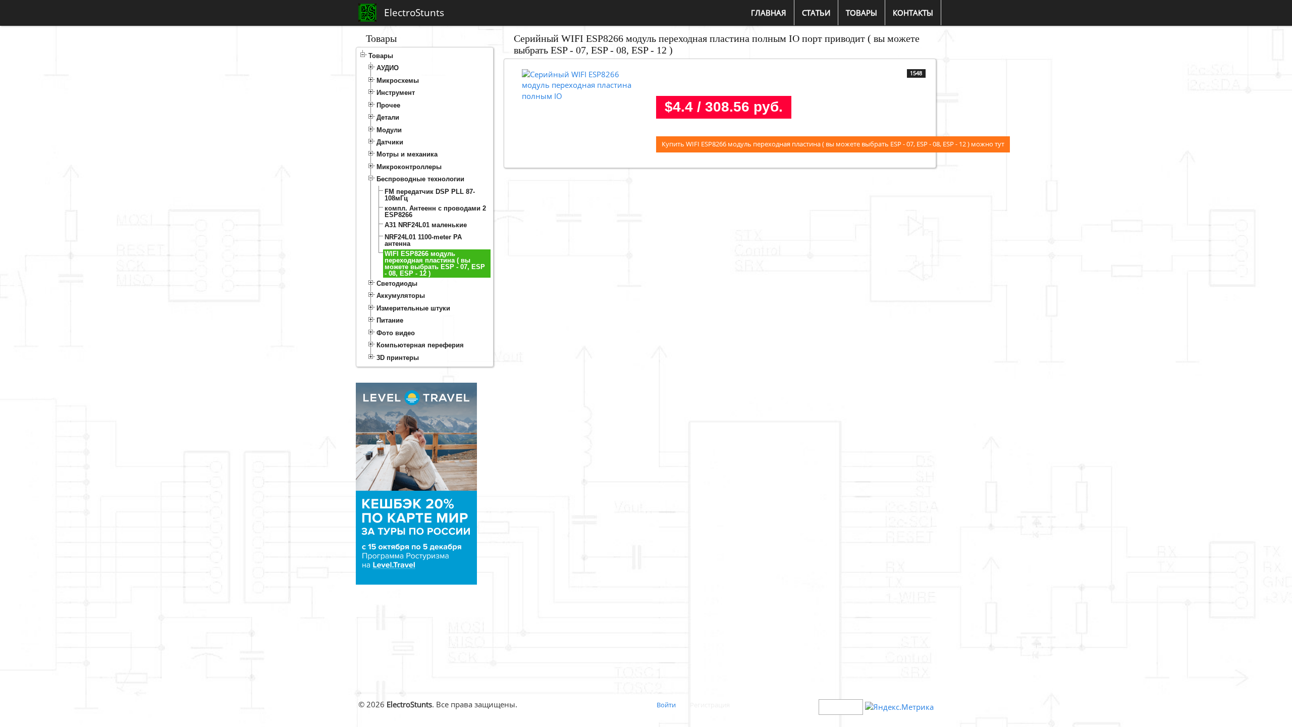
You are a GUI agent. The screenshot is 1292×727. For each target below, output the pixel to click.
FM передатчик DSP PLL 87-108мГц (430, 195)
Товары (380, 56)
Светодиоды (396, 283)
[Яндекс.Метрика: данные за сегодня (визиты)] (899, 707)
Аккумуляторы (400, 295)
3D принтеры (397, 357)
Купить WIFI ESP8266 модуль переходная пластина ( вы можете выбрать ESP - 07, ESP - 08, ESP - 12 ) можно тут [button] (833, 143)
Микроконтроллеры (409, 167)
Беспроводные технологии (420, 179)
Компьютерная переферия (420, 345)
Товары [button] (861, 13)
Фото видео (395, 333)
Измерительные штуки (413, 308)
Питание (389, 320)
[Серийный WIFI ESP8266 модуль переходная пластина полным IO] (583, 84)
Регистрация (710, 704)
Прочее (388, 105)
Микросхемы (397, 80)
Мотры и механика (407, 154)
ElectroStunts (414, 12)
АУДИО (387, 68)
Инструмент (395, 92)
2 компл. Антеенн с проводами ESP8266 (435, 211)
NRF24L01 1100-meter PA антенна (423, 240)
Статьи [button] (816, 13)
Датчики (389, 142)
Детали (387, 117)
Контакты (913, 13)
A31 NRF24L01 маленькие (426, 225)
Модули (389, 130)
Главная (768, 13)
